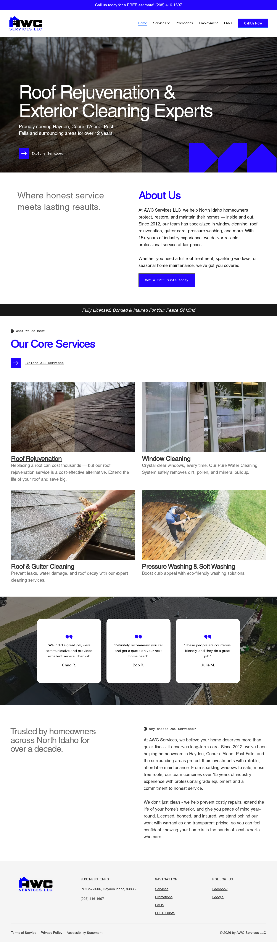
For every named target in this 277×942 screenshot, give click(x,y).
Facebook (219, 889)
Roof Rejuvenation (36, 458)
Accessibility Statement (84, 933)
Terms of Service (23, 933)
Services (161, 889)
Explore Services (47, 153)
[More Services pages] (168, 23)
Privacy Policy (51, 933)
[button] (166, 280)
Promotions (163, 897)
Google (218, 897)
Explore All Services (44, 363)
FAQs (159, 905)
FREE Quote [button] (165, 913)
